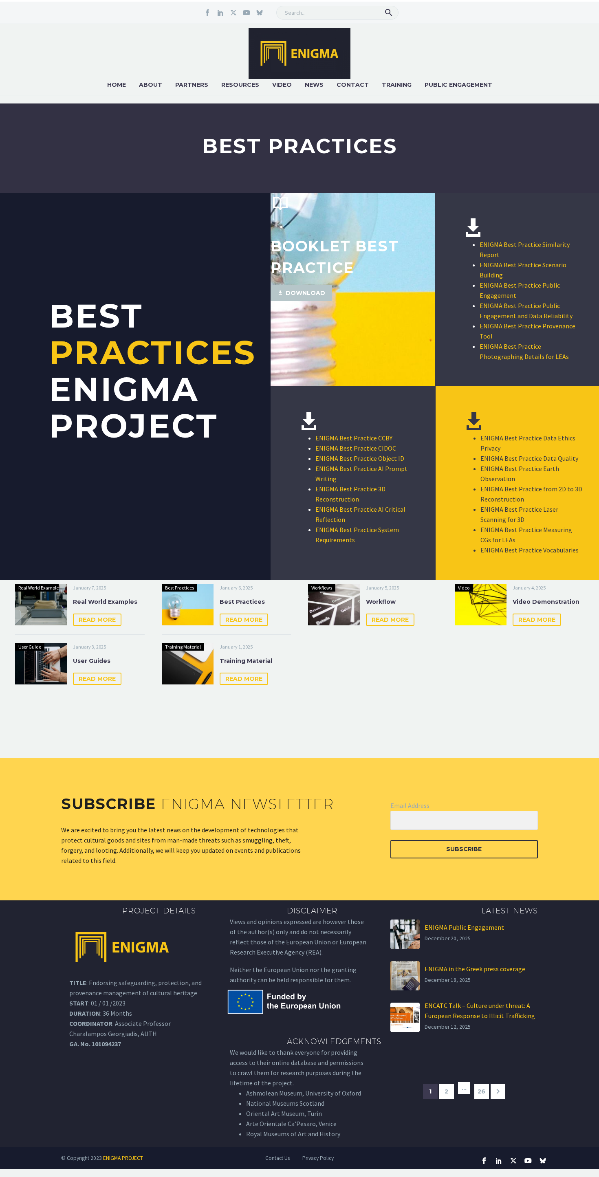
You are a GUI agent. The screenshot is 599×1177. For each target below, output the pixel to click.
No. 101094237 (100, 1044)
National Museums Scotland (285, 1103)
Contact (353, 84)
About (150, 84)
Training (397, 84)
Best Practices (242, 601)
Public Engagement (458, 84)
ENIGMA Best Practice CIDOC (355, 448)
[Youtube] (246, 12)
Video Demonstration (546, 601)
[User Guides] (41, 664)
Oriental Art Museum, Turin (284, 1113)
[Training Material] (188, 664)
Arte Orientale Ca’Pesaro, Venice (291, 1124)
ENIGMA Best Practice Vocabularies (529, 550)
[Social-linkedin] (220, 12)
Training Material (246, 660)
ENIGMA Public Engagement (464, 927)
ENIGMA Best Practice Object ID (359, 458)
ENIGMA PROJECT (123, 1158)
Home (116, 84)
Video (282, 84)
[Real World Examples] (41, 605)
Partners (191, 84)
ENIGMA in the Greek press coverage (475, 969)
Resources (240, 84)
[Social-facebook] (207, 12)
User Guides (91, 660)
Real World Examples (105, 601)
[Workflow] (334, 605)
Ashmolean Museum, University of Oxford (303, 1093)
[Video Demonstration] (481, 605)
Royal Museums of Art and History (293, 1134)
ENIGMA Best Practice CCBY (353, 438)
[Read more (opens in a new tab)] (353, 247)
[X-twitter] (233, 12)
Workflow (381, 601)
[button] (389, 13)
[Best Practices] (188, 605)
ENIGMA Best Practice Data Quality (529, 458)
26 (481, 1091)
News (314, 84)
